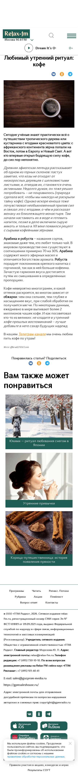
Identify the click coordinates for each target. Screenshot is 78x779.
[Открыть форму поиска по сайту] (51, 35)
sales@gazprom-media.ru (30, 678)
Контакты (52, 602)
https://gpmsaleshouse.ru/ (21, 685)
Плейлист (56, 597)
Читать (36, 591)
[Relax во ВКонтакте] (29, 714)
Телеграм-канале (32, 334)
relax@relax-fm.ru (42, 655)
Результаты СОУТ (39, 770)
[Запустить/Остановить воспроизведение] (28, 48)
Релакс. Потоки (59, 591)
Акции (38, 597)
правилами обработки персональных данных (36, 756)
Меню (71, 36)
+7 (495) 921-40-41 (28, 671)
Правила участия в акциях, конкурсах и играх (39, 765)
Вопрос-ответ (29, 602)
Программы (16, 591)
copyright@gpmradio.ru (55, 702)
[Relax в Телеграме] (48, 714)
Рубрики (20, 597)
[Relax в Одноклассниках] (39, 714)
